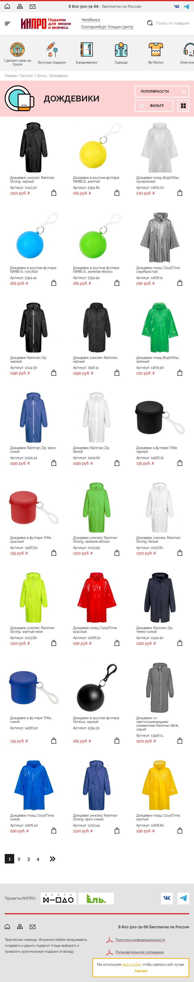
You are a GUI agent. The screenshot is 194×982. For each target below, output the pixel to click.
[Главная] (7, 6)
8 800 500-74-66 (84, 6)
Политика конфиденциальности (140, 940)
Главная (11, 76)
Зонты (41, 76)
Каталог (27, 76)
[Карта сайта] (20, 6)
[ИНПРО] (46, 23)
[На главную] (7, 927)
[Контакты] (32, 6)
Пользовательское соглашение (139, 952)
